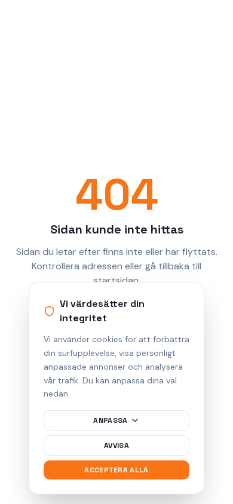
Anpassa (110, 420)
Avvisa (116, 445)
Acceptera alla (116, 470)
